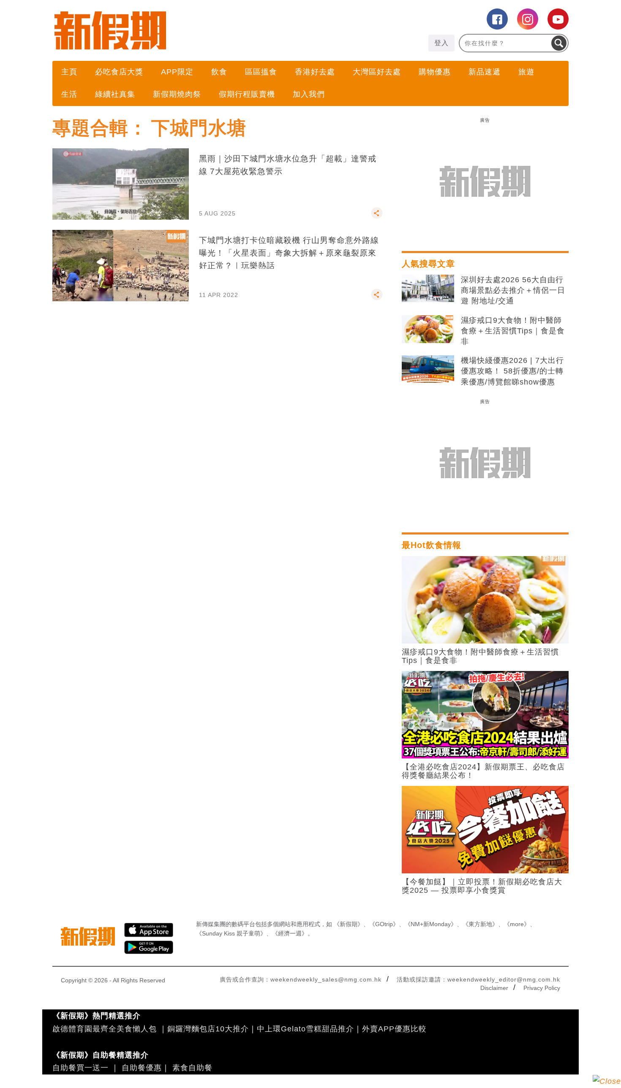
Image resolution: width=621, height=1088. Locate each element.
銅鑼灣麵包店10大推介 (208, 1029)
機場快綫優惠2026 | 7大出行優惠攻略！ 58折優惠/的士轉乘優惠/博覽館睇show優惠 (512, 371)
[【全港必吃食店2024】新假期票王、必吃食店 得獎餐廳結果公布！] (485, 714)
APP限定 (177, 72)
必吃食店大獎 (119, 72)
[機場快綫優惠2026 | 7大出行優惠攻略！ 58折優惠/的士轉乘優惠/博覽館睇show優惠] (428, 369)
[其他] (376, 217)
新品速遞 (484, 72)
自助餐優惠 (142, 1067)
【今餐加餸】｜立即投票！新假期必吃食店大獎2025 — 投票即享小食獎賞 (482, 886)
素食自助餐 (192, 1067)
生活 (69, 94)
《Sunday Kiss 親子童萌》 (231, 933)
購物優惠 (435, 72)
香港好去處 (315, 72)
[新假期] (181, 30)
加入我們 (309, 94)
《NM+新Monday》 (431, 924)
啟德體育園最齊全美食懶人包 (104, 1029)
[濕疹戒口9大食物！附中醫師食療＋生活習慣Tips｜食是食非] (428, 329)
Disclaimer (494, 987)
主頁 (69, 72)
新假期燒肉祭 (177, 94)
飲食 (219, 72)
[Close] (607, 1081)
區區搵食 (261, 72)
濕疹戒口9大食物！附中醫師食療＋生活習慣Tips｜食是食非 (513, 331)
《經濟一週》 (290, 933)
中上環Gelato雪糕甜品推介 (305, 1029)
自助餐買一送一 (80, 1067)
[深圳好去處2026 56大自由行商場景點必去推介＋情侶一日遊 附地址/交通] (428, 289)
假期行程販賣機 (247, 94)
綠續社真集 (115, 94)
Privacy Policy (541, 987)
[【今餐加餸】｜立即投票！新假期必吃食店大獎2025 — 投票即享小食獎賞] (485, 829)
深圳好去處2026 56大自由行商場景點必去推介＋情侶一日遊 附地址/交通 (513, 290)
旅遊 (526, 72)
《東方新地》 (480, 924)
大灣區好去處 (377, 72)
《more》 (517, 924)
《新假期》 (348, 924)
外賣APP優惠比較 (394, 1029)
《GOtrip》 (384, 924)
